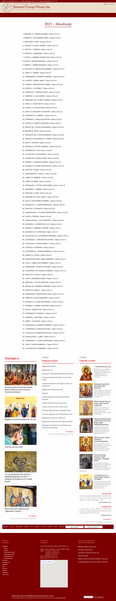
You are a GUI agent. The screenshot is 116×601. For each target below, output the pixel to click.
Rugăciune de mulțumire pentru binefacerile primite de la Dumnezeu (56, 426)
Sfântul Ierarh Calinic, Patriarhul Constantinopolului (102, 439)
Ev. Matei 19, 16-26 (106, 515)
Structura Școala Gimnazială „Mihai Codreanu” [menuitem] (74, 527)
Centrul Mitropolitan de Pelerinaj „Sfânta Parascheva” (93, 562)
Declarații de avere (9, 554)
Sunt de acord (88, 597)
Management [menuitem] (19, 526)
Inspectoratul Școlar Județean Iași (38, 3)
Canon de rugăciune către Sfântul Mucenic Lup (57, 414)
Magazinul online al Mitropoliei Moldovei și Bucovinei (93, 558)
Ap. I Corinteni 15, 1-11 (105, 502)
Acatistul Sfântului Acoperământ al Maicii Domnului (55, 398)
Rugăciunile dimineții (48, 366)
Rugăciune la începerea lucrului (52, 389)
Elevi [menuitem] (31, 526)
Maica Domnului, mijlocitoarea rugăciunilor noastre (17, 510)
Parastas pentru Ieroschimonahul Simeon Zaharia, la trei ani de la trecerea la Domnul (18, 389)
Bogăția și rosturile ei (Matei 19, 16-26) (20, 419)
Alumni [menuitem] (55, 526)
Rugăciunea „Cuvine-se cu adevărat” (54, 418)
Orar (3, 566)
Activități (4, 560)
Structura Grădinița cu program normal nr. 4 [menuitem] (93, 527)
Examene (5, 564)
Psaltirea (45, 393)
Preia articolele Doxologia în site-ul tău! (24, 518)
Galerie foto (5, 574)
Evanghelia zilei (106, 507)
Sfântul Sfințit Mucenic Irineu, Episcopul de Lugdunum (102, 403)
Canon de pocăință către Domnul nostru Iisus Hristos (56, 378)
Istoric (5, 548)
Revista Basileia (8, 556)
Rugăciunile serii (47, 370)
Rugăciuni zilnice (50, 360)
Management (6, 562)
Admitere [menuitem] (26, 526)
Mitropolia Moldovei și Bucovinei (87, 546)
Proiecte (4, 570)
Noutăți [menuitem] (12, 526)
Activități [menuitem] (43, 526)
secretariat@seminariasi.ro (12, 1)
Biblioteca (5, 572)
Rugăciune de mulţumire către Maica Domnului (57, 421)
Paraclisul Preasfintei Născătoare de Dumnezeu (57, 374)
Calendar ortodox (87, 360)
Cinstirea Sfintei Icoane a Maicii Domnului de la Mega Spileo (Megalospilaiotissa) (102, 421)
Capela (6, 550)
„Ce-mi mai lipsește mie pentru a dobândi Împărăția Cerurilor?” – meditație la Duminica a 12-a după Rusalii (18, 478)
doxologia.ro (32, 516)
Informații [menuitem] (6, 526)
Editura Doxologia (83, 555)
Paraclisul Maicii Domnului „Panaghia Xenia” (56, 410)
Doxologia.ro (12, 358)
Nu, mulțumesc (99, 597)
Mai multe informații (61, 597)
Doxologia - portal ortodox (85, 549)
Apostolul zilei (106, 494)
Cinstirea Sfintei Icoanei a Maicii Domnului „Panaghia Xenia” (101, 458)
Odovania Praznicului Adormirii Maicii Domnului (101, 386)
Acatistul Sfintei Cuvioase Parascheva (54, 403)
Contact (112, 4)
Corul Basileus (8, 558)
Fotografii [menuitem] (61, 526)
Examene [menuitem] (37, 526)
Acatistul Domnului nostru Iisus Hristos (55, 407)
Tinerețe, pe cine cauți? (14, 447)
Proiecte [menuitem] (49, 526)
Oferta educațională (9, 552)
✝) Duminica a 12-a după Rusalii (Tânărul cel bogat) (101, 477)
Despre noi (106, 4)
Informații (4, 546)
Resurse (4, 568)
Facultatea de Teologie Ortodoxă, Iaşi (88, 552)
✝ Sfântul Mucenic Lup (102, 367)
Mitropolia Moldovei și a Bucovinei (21, 3)
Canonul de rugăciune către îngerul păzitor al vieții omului (57, 384)
